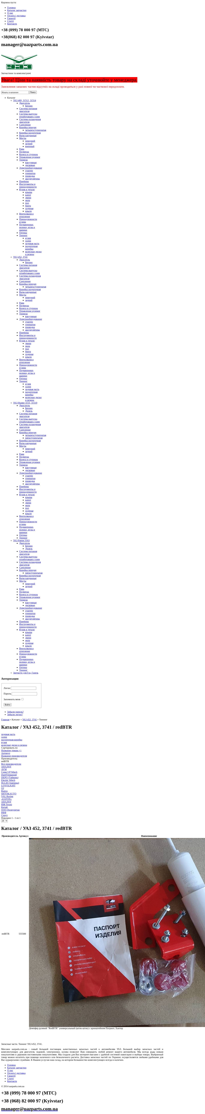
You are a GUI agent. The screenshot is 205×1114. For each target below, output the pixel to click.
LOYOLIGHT (8, 785)
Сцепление (25, 124)
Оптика (23, 232)
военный (29, 146)
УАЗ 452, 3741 (20, 257)
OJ (2, 788)
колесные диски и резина (33, 253)
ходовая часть (32, 243)
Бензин (29, 106)
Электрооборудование (30, 168)
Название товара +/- (11, 750)
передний (30, 141)
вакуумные (31, 162)
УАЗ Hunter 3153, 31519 (25, 403)
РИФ (3, 812)
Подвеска (24, 151)
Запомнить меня (12, 699)
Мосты (22, 138)
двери (28, 197)
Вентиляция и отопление (26, 215)
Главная (5, 719)
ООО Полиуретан (10, 810)
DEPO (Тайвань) (9, 777)
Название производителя (14, 756)
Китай (4, 807)
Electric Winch (8, 780)
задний (28, 143)
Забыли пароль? (15, 712)
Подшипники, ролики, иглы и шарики (27, 227)
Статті (10, 21)
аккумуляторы (32, 178)
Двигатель (24, 103)
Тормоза (23, 160)
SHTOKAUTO (8, 793)
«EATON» (6, 799)
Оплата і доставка (16, 15)
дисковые (30, 165)
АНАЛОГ (6, 766)
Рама (21, 149)
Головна (11, 7)
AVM (4, 769)
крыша (28, 192)
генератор (30, 173)
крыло (28, 211)
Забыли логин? (15, 714)
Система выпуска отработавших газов (29, 115)
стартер (29, 170)
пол (27, 203)
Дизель (28, 411)
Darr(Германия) (9, 775)
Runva (4, 791)
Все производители (11, 764)
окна (27, 200)
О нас (10, 13)
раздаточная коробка (31, 247)
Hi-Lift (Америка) (10, 783)
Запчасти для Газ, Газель (25, 673)
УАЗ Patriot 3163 (21, 540)
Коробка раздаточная (30, 133)
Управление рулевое (29, 157)
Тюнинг (23, 235)
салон (28, 241)
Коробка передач (27, 127)
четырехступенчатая (35, 130)
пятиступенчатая (33, 438)
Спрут (4, 815)
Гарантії (11, 18)
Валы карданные (27, 135)
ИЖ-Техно (6, 804)
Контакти (12, 23)
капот (28, 195)
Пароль (7, 693)
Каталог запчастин (16, 10)
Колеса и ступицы (28, 154)
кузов (28, 238)
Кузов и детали (27, 189)
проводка (30, 176)
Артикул (5, 753)
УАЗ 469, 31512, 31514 (24, 100)
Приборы (24, 181)
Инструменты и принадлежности (28, 185)
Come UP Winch (9, 772)
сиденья (29, 208)
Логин (7, 688)
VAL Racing (7, 796)
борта (28, 205)
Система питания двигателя (28, 109)
